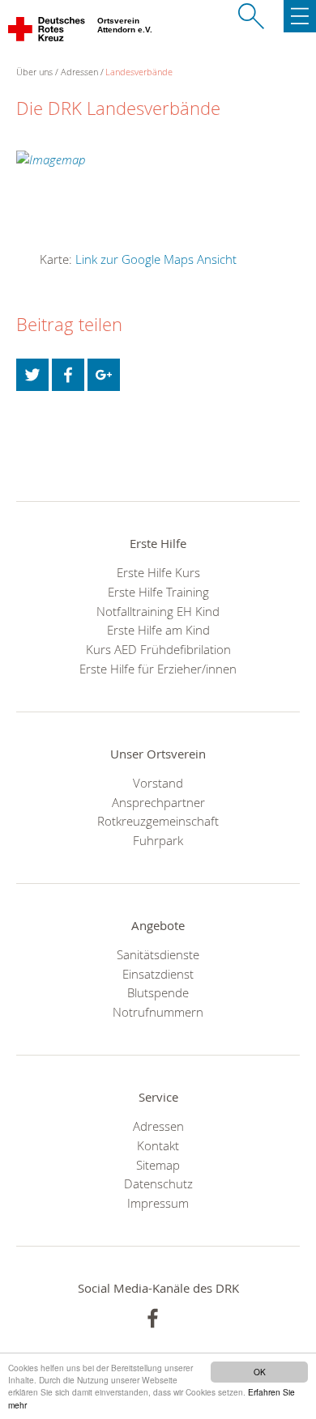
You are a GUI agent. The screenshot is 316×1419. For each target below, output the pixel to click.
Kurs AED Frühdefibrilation (158, 649)
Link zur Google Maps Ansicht (156, 259)
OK (260, 1372)
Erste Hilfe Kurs (158, 572)
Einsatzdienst (158, 974)
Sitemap (158, 1165)
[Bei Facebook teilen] (68, 375)
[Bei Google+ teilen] (104, 375)
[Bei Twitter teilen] (32, 375)
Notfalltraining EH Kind (158, 611)
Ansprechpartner (158, 802)
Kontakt (158, 1145)
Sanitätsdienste (158, 954)
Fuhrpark (158, 840)
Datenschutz (158, 1183)
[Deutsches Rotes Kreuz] (47, 32)
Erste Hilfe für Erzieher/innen (158, 669)
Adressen (79, 72)
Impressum (158, 1203)
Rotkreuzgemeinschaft (158, 821)
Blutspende (158, 992)
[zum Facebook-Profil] (153, 1318)
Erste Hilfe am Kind (158, 630)
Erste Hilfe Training (158, 592)
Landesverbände (139, 72)
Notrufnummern (158, 1012)
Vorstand (158, 783)
